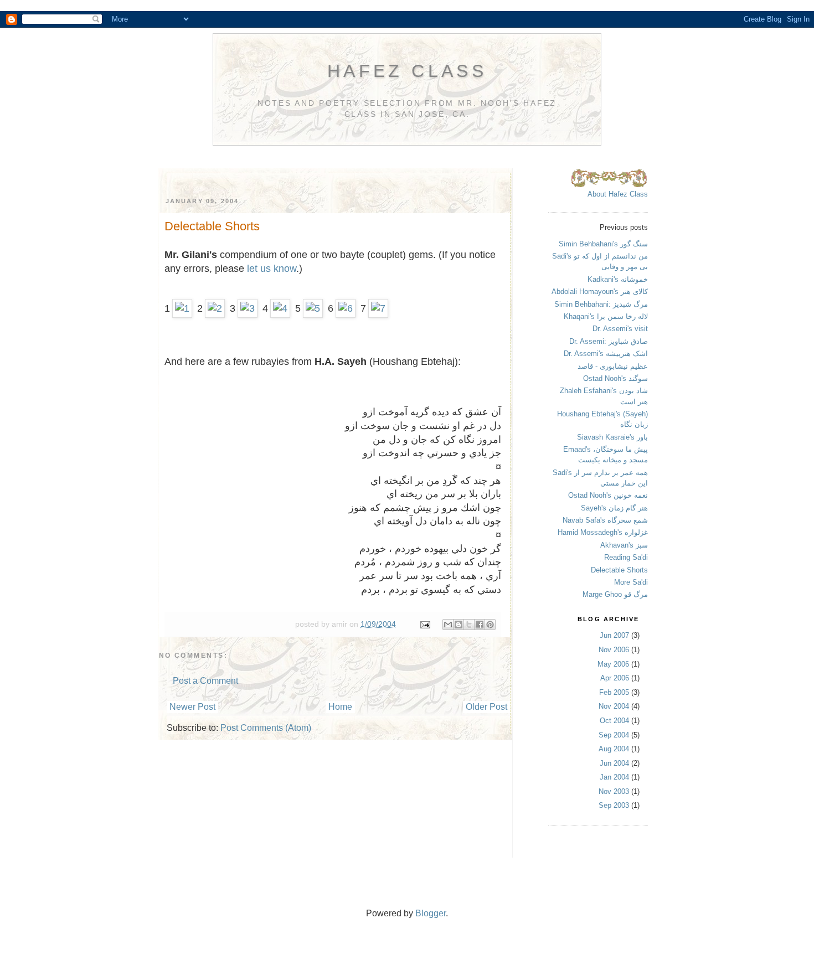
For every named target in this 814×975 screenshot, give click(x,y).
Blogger (430, 913)
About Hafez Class (618, 194)
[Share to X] (469, 624)
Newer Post (192, 706)
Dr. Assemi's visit (620, 328)
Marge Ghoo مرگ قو (615, 594)
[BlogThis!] (458, 624)
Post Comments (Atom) (265, 727)
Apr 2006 (614, 678)
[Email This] (448, 624)
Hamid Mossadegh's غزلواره (603, 532)
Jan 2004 (614, 777)
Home (340, 706)
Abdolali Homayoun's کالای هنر (600, 291)
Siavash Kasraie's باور (612, 437)
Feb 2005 (614, 692)
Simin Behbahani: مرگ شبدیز (601, 304)
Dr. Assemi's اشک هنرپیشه (606, 353)
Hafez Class (407, 71)
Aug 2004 (614, 749)
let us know (271, 268)
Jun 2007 (614, 635)
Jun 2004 (614, 763)
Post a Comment (205, 680)
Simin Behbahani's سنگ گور (603, 244)
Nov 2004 (614, 706)
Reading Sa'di (626, 557)
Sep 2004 (614, 735)
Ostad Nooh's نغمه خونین (608, 495)
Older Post (486, 706)
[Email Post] (424, 624)
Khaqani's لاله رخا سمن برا (606, 316)
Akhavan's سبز (624, 545)
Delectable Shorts (619, 570)
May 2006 (613, 664)
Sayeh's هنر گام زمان (614, 508)
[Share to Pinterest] (490, 624)
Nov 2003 (614, 791)
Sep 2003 (614, 805)
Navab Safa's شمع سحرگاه (605, 520)
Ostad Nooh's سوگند (615, 378)
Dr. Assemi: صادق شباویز (608, 341)
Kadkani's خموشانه (618, 279)
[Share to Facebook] (479, 624)
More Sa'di (631, 582)
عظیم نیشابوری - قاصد (613, 366)
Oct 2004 (614, 720)
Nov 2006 (614, 650)
